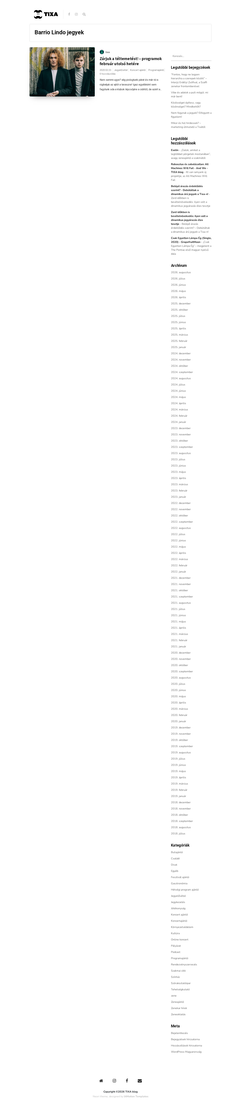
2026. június (178, 285)
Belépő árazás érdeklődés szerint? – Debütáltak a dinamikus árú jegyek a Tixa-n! (190, 228)
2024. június (178, 391)
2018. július (178, 833)
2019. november (181, 734)
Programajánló (156, 70)
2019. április (178, 777)
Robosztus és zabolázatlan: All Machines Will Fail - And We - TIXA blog (190, 168)
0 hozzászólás (108, 74)
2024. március (179, 409)
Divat (174, 865)
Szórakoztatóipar (181, 983)
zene (174, 996)
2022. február (179, 565)
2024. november (181, 359)
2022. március (179, 559)
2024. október (179, 366)
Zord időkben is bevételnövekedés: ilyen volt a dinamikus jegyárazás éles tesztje (190, 202)
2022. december (181, 503)
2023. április (178, 478)
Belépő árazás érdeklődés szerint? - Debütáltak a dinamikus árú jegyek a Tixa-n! (189, 190)
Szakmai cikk (178, 971)
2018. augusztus (181, 827)
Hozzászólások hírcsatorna (186, 1045)
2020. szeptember (182, 671)
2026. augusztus (181, 272)
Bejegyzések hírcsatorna (185, 1039)
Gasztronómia (179, 883)
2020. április (178, 702)
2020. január (178, 721)
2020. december (181, 653)
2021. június (178, 615)
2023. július (178, 459)
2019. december (181, 727)
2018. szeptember (182, 821)
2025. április (178, 328)
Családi (175, 858)
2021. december (181, 578)
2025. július (178, 316)
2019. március (179, 784)
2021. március (179, 634)
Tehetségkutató (180, 989)
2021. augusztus (181, 603)
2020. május (178, 696)
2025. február (179, 341)
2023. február (179, 490)
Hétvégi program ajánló (185, 890)
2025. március (179, 335)
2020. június (178, 690)
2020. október (179, 665)
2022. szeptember (182, 522)
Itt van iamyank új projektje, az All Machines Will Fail (189, 176)
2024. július (178, 384)
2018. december (181, 802)
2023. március (179, 484)
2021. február (179, 640)
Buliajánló (177, 852)
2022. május (178, 547)
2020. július (178, 684)
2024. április (178, 403)
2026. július (178, 278)
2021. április (178, 628)
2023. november (181, 434)
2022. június (178, 540)
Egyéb (174, 871)
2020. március (179, 709)
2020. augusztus (181, 678)
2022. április (178, 553)
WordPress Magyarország (186, 1052)
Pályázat (176, 946)
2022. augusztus (181, 528)
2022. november (181, 509)
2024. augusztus (181, 378)
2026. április (178, 297)
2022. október (179, 515)
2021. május (178, 621)
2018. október (179, 815)
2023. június (178, 466)
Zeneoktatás (178, 1014)
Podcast (175, 952)
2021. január (178, 646)
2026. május (178, 291)
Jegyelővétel (121, 70)
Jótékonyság (178, 908)
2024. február (179, 416)
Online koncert (179, 939)
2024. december (181, 353)
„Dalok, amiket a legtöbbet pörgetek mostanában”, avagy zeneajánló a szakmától (191, 154)
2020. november (181, 659)
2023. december (181, 428)
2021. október (179, 590)
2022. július (178, 534)
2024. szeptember (182, 372)
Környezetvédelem (182, 927)
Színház (175, 977)
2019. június (178, 765)
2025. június (178, 322)
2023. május (178, 472)
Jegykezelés (178, 902)
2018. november (181, 808)
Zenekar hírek (179, 1008)
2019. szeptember (182, 746)
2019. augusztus (181, 752)
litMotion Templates (136, 1096)
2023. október (179, 441)
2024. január (178, 422)
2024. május (178, 397)
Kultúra (175, 933)
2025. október (179, 310)
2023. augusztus (181, 453)
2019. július (178, 759)
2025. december (181, 303)
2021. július (178, 609)
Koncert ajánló (138, 70)
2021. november (181, 584)
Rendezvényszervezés (184, 964)
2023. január (178, 497)
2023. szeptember (182, 447)
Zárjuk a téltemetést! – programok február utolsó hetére (131, 61)
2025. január (178, 347)
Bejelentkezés (179, 1033)
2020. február (179, 715)
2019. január (178, 796)
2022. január (178, 572)
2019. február (179, 790)
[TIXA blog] (46, 25)
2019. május (178, 771)
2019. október (179, 740)
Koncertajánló (179, 921)
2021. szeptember (182, 596)
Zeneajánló (177, 1002)
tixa (108, 52)
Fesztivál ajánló (180, 877)
